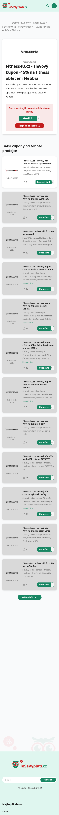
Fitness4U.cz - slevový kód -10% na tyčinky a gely (35, 422)
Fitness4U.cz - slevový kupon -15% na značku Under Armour (37, 268)
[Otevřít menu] (54, 5)
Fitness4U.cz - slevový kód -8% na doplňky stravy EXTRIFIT (37, 457)
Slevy (5, 811)
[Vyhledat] (47, 5)
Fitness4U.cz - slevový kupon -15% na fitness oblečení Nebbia (26, 28)
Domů (15, 22)
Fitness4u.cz (38, 22)
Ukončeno (44, 217)
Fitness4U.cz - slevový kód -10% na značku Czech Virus (36, 529)
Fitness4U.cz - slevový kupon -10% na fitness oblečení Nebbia (36, 306)
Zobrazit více (27, 283)
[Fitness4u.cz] (29, 51)
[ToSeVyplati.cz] (14, 5)
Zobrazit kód (43, 182)
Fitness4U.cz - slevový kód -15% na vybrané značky (35, 493)
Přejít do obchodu (28, 125)
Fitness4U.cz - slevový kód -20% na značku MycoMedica (36, 162)
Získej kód (28, 118)
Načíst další (27, 597)
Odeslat (48, 779)
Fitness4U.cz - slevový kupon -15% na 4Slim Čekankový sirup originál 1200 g (38, 345)
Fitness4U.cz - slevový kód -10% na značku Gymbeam (35, 197)
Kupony (25, 22)
